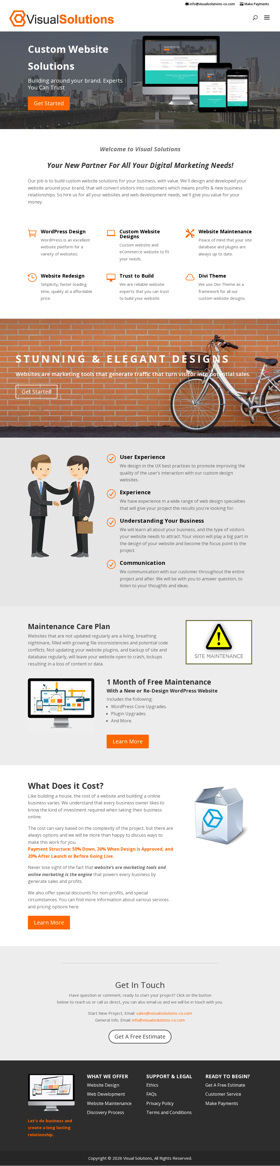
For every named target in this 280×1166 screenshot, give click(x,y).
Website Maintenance (225, 231)
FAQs (151, 1094)
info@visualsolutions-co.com (158, 1020)
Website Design (103, 1085)
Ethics (152, 1085)
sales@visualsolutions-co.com (164, 1013)
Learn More (128, 741)
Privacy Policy (160, 1103)
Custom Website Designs (139, 234)
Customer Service (223, 1094)
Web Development (106, 1094)
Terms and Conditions (169, 1112)
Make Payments (256, 4)
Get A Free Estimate (140, 1036)
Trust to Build (136, 275)
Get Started (49, 103)
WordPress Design (63, 231)
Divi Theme (212, 275)
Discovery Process (105, 1112)
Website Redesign (62, 275)
